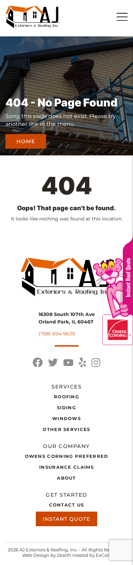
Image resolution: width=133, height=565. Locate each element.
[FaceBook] (38, 362)
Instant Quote (66, 519)
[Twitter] (53, 362)
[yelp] (82, 362)
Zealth (64, 555)
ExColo (103, 555)
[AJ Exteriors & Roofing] (32, 16)
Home (25, 141)
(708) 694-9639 (57, 334)
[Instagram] (95, 362)
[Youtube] (68, 362)
